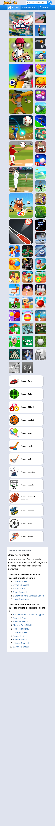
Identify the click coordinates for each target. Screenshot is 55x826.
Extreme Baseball (21, 585)
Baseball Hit (18, 636)
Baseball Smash (20, 581)
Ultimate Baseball (21, 643)
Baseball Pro (19, 588)
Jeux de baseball (24, 551)
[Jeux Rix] (10, 2)
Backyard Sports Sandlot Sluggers (28, 596)
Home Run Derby (21, 599)
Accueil (15, 7)
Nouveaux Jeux (28, 7)
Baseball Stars (19, 618)
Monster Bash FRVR (22, 625)
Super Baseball (20, 592)
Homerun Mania (20, 622)
